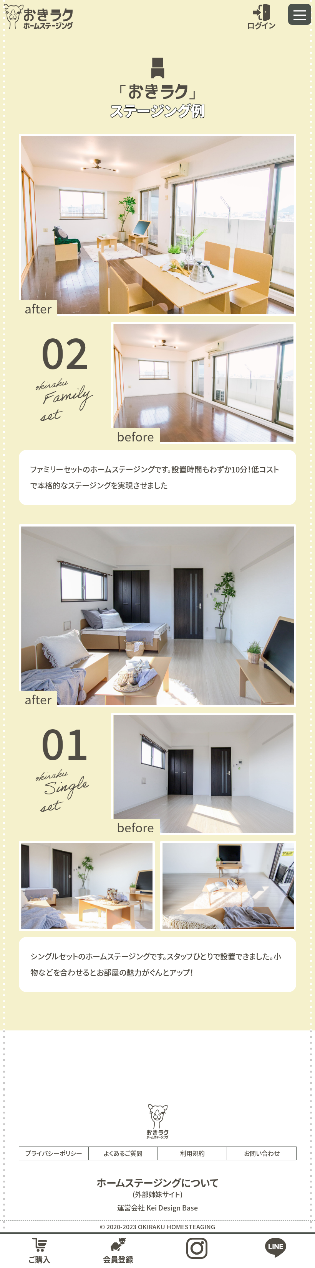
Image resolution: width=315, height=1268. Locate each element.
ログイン (261, 25)
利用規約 (192, 1153)
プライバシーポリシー (53, 1153)
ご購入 (39, 1259)
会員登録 (118, 1259)
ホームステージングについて (157, 1182)
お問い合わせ (262, 1153)
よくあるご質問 (123, 1153)
